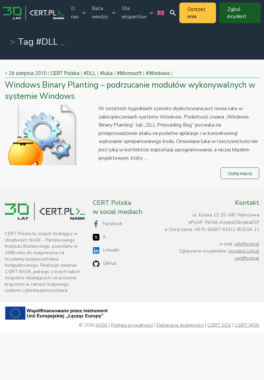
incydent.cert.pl (244, 251)
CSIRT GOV (219, 325)
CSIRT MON (247, 325)
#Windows (158, 73)
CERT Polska (65, 73)
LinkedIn (111, 250)
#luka (106, 73)
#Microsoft (129, 73)
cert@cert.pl (246, 258)
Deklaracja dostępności (180, 325)
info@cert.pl (247, 244)
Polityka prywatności (132, 325)
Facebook (112, 224)
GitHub (110, 263)
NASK (102, 325)
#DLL (89, 73)
